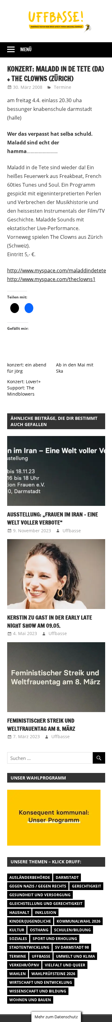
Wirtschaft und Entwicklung (40, 982)
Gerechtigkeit (86, 886)
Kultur (16, 930)
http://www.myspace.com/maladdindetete (56, 270)
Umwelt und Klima (75, 956)
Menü (26, 49)
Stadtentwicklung (29, 947)
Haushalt (19, 912)
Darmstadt (67, 877)
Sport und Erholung (55, 938)
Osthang (39, 930)
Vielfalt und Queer (65, 965)
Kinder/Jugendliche (30, 921)
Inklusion (45, 912)
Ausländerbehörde (29, 877)
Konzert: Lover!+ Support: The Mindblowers (24, 388)
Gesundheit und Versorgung (40, 894)
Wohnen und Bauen (30, 999)
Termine (62, 87)
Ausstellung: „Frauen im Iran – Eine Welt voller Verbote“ (52, 518)
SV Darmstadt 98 (72, 947)
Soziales (18, 938)
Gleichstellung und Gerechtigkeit (45, 903)
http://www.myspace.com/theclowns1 (51, 279)
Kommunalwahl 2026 (78, 921)
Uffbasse (72, 531)
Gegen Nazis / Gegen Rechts (37, 886)
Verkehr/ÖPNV (24, 965)
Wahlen (17, 973)
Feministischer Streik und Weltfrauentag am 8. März (41, 724)
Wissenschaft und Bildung (37, 991)
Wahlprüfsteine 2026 (53, 973)
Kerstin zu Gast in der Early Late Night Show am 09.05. (49, 621)
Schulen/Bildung (72, 930)
